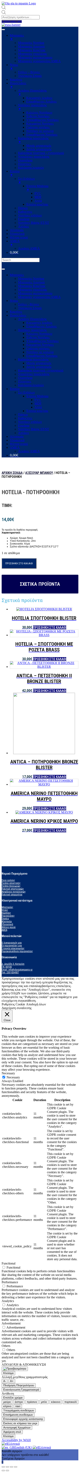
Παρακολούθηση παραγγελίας (17, 951)
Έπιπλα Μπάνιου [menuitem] (37, 187)
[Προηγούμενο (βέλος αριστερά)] (3, 1470)
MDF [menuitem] (38, 197)
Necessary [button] (8, 1073)
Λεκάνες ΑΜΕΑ (29, 451)
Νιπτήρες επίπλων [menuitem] (30, 215)
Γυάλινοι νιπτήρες (38, 348)
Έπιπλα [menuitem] (14, 173)
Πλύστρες (24, 381)
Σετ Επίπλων (26, 392)
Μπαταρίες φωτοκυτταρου (35, 293)
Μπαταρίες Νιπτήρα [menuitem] (31, 42)
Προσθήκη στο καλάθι (19, 563)
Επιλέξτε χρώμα (13, 1397)
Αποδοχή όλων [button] (36, 1004)
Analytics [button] (8, 1301)
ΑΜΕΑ (15, 447)
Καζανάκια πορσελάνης (33, 359)
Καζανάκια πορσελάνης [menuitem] (33, 140)
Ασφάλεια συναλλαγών (13, 891)
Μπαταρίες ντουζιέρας (32, 289)
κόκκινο (55, 1401)
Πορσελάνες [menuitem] (18, 85)
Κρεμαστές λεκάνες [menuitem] (39, 98)
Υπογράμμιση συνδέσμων (18, 1410)
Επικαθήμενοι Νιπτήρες (41, 355)
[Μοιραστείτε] (7, 1466)
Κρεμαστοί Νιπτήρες (40, 344)
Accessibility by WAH (16, 1440)
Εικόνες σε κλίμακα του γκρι (20, 1423)
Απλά (38, 407)
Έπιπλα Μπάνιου (37, 396)
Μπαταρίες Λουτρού (31, 282)
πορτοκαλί (70, 1401)
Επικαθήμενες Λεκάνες (41, 326)
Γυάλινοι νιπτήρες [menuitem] (38, 127)
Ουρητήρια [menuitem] (25, 160)
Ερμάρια (23, 425)
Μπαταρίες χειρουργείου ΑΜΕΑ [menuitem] (39, 61)
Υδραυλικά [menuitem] (17, 233)
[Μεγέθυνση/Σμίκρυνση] (15, 1466)
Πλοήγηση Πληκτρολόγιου (18, 1385)
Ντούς (5, 910)
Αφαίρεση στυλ (12, 1431)
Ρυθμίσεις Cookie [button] (13, 1004)
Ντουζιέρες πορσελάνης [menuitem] (33, 156)
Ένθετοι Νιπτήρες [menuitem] (38, 116)
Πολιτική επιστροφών (13, 888)
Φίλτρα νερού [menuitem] (19, 237)
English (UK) (23, 1447)
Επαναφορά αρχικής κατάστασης (23, 1419)
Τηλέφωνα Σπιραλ (30, 308)
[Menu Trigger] (3, 29)
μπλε (44, 1401)
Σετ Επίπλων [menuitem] (26, 180)
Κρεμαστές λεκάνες (39, 322)
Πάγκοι (23, 414)
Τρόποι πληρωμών (11, 886)
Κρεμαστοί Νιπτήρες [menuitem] (40, 123)
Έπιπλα (14, 388)
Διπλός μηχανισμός (38, 366)
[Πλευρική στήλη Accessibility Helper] (15, 1369)
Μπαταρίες (17, 275)
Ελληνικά (13, 1443)
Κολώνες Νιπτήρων (39, 333)
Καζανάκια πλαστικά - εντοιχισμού (40, 370)
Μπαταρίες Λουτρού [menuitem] (31, 46)
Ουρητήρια (25, 377)
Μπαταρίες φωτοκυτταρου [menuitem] (35, 57)
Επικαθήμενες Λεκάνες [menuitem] (41, 101)
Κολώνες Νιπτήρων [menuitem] (39, 112)
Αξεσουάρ (17, 436)
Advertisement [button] (11, 1323)
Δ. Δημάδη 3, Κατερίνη (13, 964)
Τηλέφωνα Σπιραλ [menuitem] (30, 76)
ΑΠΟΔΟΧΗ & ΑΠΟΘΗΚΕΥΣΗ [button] (24, 1364)
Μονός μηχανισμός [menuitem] (38, 145)
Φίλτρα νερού (19, 444)
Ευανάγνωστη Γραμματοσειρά (21, 1389)
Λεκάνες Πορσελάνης (32, 319)
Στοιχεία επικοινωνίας (13, 948)
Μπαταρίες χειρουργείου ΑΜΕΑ (39, 297)
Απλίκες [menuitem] (23, 226)
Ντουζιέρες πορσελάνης (33, 374)
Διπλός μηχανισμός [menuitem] (38, 149)
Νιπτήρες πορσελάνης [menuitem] (32, 107)
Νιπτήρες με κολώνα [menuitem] (40, 131)
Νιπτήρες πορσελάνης (32, 330)
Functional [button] (8, 1263)
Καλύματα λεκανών (31, 385)
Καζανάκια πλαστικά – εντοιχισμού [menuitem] (41, 153)
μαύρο (7, 1401)
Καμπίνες (16, 311)
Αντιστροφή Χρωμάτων (17, 1427)
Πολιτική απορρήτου (12, 894)
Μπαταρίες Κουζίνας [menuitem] (31, 50)
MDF (38, 403)
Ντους (14, 300)
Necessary (13, 1077)
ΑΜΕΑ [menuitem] (15, 242)
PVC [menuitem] (37, 193)
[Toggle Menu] (3, 269)
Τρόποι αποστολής (11, 883)
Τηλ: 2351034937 (10, 972)
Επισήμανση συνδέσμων (18, 1414)
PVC (37, 400)
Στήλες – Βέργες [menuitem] (29, 72)
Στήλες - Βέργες (28, 304)
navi (17, 1406)
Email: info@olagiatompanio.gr (17, 969)
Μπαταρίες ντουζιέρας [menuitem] (32, 53)
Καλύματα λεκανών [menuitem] (31, 167)
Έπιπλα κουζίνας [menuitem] (37, 204)
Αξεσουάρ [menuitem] (17, 230)
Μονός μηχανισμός (38, 363)
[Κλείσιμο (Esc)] (3, 1466)
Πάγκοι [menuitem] (23, 208)
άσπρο (19, 1401)
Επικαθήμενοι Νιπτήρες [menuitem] (41, 134)
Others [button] (6, 1346)
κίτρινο (7, 1406)
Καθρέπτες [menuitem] (25, 211)
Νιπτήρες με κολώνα (40, 352)
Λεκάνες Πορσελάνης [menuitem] (32, 92)
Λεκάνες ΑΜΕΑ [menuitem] (29, 248)
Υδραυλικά (17, 440)
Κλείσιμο (8, 1373)
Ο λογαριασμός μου (12, 942)
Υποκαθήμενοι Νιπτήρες (42, 341)
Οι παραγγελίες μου (12, 945)
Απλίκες (23, 433)
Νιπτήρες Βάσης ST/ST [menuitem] (33, 222)
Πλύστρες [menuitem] (24, 164)
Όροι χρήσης (8, 880)
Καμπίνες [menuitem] (16, 79)
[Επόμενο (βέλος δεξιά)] (7, 1470)
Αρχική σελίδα (12, 473)
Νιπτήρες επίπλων (30, 422)
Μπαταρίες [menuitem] (17, 37)
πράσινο (32, 1401)
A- (4, 1381)
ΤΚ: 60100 (7, 966)
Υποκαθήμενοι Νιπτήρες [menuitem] (42, 120)
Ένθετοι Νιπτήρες (38, 337)
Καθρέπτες (25, 418)
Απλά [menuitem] (38, 200)
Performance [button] (10, 1282)
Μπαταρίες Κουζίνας (31, 286)
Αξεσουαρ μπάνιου (39, 473)
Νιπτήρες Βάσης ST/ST (33, 429)
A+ (12, 1381)
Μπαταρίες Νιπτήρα (31, 278)
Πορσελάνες (18, 315)
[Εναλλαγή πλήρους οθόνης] (11, 1466)
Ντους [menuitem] (14, 66)
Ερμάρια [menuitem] (23, 219)
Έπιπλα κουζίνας (37, 411)
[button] (12, 21)
